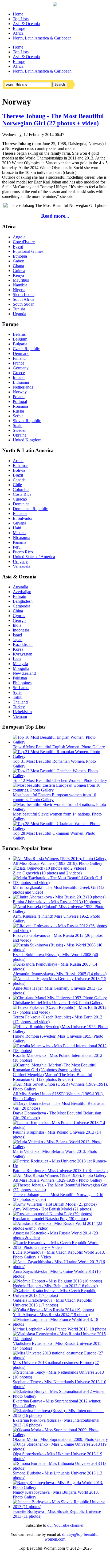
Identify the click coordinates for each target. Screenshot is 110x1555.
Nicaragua (21, 537)
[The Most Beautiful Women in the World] (55, 5)
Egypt (18, 246)
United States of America (34, 556)
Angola (19, 237)
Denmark (21, 353)
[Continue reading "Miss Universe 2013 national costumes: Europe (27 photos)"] (60, 1358)
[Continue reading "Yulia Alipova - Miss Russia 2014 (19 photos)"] (53, 1310)
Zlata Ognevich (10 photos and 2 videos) (47, 873)
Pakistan (20, 678)
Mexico (19, 532)
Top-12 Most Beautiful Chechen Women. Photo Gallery (60, 780)
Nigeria (19, 289)
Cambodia (21, 606)
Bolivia (19, 470)
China (18, 611)
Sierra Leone (23, 294)
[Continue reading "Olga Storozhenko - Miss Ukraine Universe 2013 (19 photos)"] (60, 1449)
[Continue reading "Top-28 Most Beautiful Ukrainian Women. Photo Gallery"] (60, 828)
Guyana (19, 523)
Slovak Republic (27, 420)
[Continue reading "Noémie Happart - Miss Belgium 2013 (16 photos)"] (57, 1281)
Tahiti (17, 697)
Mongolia (21, 668)
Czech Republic (26, 348)
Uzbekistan (22, 711)
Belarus (19, 334)
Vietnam (20, 716)
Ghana (18, 265)
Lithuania (21, 382)
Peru (17, 547)
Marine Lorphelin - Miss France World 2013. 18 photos (59, 1329)
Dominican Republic (30, 508)
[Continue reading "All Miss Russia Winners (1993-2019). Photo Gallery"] (60, 858)
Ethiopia (20, 256)
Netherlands (23, 387)
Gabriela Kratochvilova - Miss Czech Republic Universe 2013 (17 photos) (52, 1302)
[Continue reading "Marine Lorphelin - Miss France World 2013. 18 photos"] (60, 1324)
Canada (19, 480)
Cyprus (19, 615)
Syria (17, 692)
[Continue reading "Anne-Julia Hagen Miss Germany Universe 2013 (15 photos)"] (60, 983)
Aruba (18, 460)
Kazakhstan (23, 644)
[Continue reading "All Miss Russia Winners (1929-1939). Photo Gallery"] (60, 1175)
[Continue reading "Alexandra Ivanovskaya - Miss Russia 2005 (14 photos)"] (60, 969)
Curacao (20, 499)
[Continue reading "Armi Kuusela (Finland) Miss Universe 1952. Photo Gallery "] (60, 911)
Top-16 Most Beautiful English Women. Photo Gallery (59, 747)
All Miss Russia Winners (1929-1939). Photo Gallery (57, 1180)
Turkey (19, 707)
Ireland (19, 377)
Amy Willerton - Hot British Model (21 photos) (52, 1209)
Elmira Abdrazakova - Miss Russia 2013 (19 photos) (57, 902)
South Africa (23, 299)
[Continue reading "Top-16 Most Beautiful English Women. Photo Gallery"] (60, 742)
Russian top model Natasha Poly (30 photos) (50, 1218)
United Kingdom (27, 440)
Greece (19, 372)
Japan (17, 639)
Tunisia (19, 309)
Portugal (20, 401)
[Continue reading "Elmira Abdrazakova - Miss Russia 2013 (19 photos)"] (59, 897)
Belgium (20, 339)
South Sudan (23, 304)
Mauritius (21, 280)
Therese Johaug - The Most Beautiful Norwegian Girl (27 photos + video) (53, 120)
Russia (18, 411)
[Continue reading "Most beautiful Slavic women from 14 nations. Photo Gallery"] (60, 809)
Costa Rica (22, 494)
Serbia (18, 416)
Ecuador (20, 513)
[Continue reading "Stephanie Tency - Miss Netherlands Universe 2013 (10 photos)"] (60, 1377)
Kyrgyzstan (22, 654)
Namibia (20, 285)
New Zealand (24, 673)
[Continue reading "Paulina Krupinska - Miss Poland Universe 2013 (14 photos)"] (60, 1127)
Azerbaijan (22, 591)
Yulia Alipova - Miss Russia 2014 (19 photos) (51, 1314)
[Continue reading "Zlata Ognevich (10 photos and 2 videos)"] (49, 868)
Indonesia (21, 630)
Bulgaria (20, 344)
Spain (17, 425)
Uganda (19, 313)
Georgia (19, 620)
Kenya (18, 275)
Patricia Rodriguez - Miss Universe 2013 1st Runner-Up (60, 1170)
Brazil (18, 475)
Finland (19, 358)
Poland (19, 396)
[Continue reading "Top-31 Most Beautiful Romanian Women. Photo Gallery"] (60, 756)
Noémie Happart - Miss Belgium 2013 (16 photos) (55, 1286)
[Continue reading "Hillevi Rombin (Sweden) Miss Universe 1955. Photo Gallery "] (60, 1031)
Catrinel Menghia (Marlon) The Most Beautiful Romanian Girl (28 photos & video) (52, 1077)
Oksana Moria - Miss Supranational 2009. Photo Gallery (60, 1439)
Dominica (21, 504)
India (17, 625)
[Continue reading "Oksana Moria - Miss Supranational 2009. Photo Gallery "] (60, 1434)
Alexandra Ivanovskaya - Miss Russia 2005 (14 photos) (60, 974)
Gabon (18, 261)
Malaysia (20, 663)
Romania (20, 406)
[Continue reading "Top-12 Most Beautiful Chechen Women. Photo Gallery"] (60, 775)
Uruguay (20, 561)
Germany (21, 368)
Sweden (19, 430)
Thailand (20, 702)
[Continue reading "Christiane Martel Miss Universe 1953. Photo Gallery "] (60, 998)
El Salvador (23, 518)
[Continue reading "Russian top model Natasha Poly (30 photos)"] (52, 1214)
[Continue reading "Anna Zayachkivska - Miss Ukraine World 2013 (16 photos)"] (60, 1266)
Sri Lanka (21, 687)
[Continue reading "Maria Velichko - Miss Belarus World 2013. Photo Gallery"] (60, 1146)
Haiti (17, 528)
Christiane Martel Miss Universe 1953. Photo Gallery (58, 1002)
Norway (20, 392)
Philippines (22, 683)
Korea (18, 649)
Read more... (55, 216)
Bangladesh (23, 601)
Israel (17, 635)
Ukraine (19, 435)
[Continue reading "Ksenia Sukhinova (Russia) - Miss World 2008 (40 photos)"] (60, 950)
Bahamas (20, 465)
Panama (19, 542)
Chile (17, 484)
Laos (17, 659)
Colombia (21, 489)
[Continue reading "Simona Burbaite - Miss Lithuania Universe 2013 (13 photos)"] (60, 1468)
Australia (20, 587)
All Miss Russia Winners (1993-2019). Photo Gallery (57, 863)
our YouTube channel (65, 1525)
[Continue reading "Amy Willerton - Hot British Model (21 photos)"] (55, 1204)
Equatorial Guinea (28, 251)
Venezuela (21, 566)
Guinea (19, 270)
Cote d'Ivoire (24, 241)
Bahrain (19, 596)
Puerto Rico (23, 552)
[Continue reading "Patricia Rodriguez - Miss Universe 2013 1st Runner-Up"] (60, 1166)
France (18, 363)
